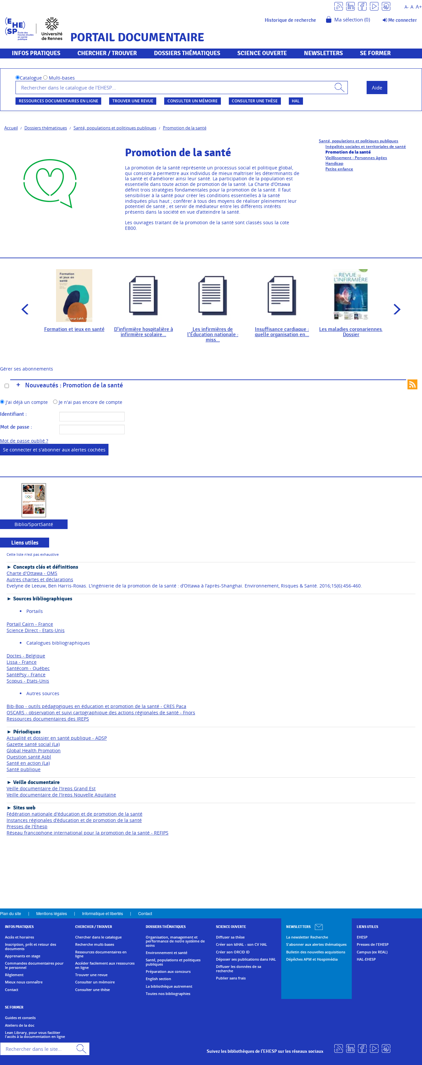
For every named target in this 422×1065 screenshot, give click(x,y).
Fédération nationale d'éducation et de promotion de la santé (74, 814)
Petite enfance (339, 169)
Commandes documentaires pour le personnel (34, 965)
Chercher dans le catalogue (98, 937)
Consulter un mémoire (192, 101)
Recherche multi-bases (94, 944)
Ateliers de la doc (19, 1025)
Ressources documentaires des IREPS (48, 719)
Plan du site (10, 913)
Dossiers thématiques (45, 128)
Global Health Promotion (34, 750)
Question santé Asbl (29, 757)
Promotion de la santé (184, 128)
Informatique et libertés (102, 913)
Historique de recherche (290, 20)
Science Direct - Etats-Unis (36, 630)
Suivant (395, 309)
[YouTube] (374, 6)
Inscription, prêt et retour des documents (30, 946)
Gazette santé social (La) (33, 744)
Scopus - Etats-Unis (28, 681)
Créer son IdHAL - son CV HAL (241, 944)
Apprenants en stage (22, 956)
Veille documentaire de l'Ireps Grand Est (51, 788)
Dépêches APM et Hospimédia (312, 959)
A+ (419, 6)
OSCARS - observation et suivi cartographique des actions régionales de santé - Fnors (101, 712)
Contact (145, 913)
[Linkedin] (350, 6)
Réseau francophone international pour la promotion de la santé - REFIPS (87, 833)
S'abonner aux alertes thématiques (316, 944)
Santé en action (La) (28, 763)
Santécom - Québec (28, 668)
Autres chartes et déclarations (40, 579)
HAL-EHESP (366, 959)
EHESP (362, 937)
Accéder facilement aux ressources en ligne (105, 965)
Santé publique (24, 769)
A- (406, 7)
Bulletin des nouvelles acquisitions (315, 952)
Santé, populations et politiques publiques (115, 128)
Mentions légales (51, 913)
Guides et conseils (20, 1018)
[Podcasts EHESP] (386, 6)
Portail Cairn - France (30, 624)
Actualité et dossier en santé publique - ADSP (57, 738)
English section (158, 979)
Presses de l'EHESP (373, 944)
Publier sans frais (231, 978)
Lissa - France (22, 662)
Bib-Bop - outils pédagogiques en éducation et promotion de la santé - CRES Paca (96, 706)
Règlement (14, 975)
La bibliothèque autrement (169, 986)
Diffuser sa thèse (230, 937)
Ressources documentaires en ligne (58, 101)
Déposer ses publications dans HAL (246, 959)
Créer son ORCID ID (233, 952)
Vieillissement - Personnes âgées (356, 157)
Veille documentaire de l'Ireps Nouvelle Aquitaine (61, 795)
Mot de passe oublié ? (24, 441)
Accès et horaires (19, 937)
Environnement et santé (166, 953)
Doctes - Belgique (26, 656)
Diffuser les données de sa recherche (238, 969)
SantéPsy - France (26, 674)
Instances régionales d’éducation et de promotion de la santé (74, 820)
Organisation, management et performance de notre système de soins (175, 941)
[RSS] (338, 6)
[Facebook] (362, 6)
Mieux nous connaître (24, 982)
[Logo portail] (34, 28)
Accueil (11, 128)
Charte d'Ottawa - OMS (32, 573)
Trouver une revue (132, 101)
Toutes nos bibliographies (168, 994)
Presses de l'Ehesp (27, 826)
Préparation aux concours (168, 972)
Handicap (334, 163)
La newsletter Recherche (307, 937)
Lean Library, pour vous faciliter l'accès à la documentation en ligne (35, 1035)
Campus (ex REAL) (372, 952)
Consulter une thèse (255, 101)
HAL (296, 101)
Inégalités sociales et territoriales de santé (365, 146)
